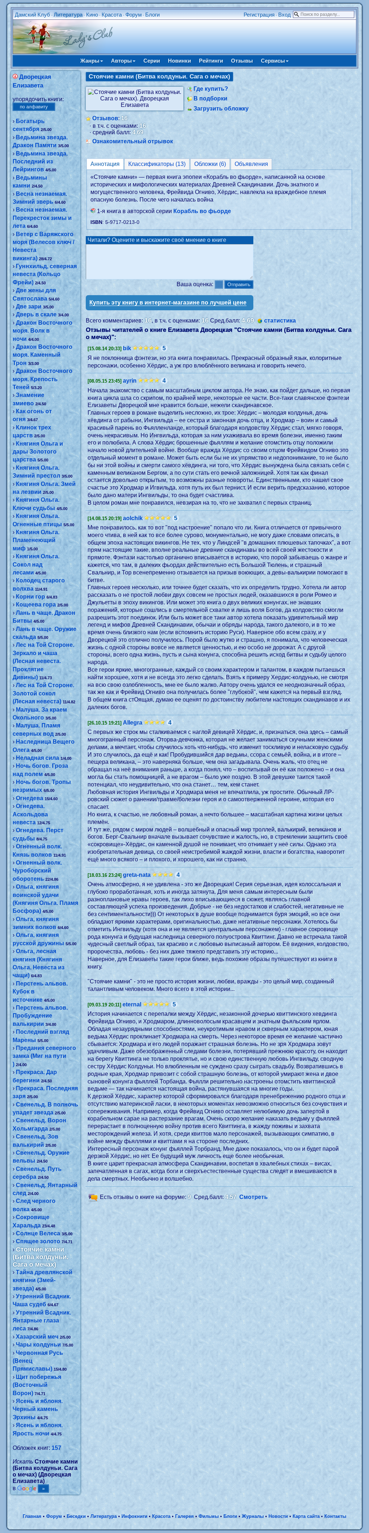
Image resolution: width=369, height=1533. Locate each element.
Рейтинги (211, 61)
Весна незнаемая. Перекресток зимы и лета (42, 218)
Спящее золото (38, 1241)
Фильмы (209, 1516)
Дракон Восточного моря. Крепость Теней (42, 379)
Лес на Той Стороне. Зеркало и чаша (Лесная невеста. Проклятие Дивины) (43, 661)
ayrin (130, 381)
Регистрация (259, 15)
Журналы (253, 1516)
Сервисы (273, 61)
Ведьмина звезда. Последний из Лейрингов (40, 161)
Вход (284, 15)
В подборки (210, 98)
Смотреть (253, 1197)
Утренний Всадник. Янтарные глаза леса (42, 1320)
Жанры (89, 61)
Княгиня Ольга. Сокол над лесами (36, 564)
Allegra (132, 723)
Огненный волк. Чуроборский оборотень (37, 871)
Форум (133, 15)
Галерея (184, 1516)
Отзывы (242, 61)
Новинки (179, 61)
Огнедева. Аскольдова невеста (30, 814)
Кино (92, 15)
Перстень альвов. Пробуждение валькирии (40, 1016)
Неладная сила (37, 758)
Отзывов (105, 118)
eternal (132, 1004)
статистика (280, 320)
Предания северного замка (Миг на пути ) (44, 1056)
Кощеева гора (36, 604)
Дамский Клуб (32, 15)
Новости (278, 1516)
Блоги (152, 15)
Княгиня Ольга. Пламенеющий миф (36, 540)
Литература (68, 15)
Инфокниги (134, 1516)
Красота (112, 15)
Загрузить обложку (221, 108)
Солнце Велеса (38, 1233)
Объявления (251, 164)
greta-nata (137, 875)
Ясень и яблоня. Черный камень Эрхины (38, 1409)
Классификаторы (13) (157, 164)
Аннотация (105, 164)
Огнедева (29, 798)
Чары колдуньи (38, 1345)
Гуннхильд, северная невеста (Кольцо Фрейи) (45, 274)
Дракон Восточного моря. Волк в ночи (42, 331)
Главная (32, 1516)
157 (56, 1448)
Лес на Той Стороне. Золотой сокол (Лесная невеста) (43, 693)
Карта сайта (306, 1516)
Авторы (121, 61)
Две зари (28, 306)
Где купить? (211, 89)
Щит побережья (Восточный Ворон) (37, 1385)
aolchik (133, 518)
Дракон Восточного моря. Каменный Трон (42, 355)
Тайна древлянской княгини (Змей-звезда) (42, 1280)
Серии (151, 61)
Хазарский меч (37, 1337)
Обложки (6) (210, 164)
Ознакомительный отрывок (132, 141)
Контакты (335, 1516)
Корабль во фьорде (202, 211)
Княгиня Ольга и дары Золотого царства (38, 452)
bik (127, 348)
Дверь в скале (36, 314)
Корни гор (30, 597)
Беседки (76, 1516)
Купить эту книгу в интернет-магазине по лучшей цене (167, 302)
